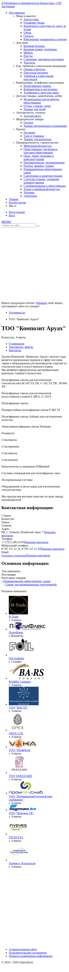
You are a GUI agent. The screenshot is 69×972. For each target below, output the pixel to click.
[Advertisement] (34, 263)
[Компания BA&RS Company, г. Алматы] (26, 678)
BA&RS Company (20, 681)
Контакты (15, 350)
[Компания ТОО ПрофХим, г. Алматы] (22, 746)
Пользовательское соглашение (28, 952)
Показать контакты (36, 542)
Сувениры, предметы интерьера (44, 59)
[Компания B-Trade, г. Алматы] (18, 613)
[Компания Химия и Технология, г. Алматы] (19, 860)
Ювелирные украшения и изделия (45, 39)
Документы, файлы (21, 347)
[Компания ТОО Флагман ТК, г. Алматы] (22, 809)
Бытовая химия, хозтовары (40, 49)
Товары (13, 199)
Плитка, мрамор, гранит (39, 165)
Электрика (30, 195)
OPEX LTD (16, 733)
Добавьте (41, 303)
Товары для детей (35, 109)
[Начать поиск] (37, 226)
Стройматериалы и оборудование (45, 185)
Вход (12, 215)
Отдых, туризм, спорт (37, 105)
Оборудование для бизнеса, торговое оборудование (41, 151)
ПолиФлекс (16, 632)
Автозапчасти (32, 115)
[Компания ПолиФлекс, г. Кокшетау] (27, 629)
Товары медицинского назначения (45, 125)
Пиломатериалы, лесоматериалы (44, 162)
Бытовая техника (34, 46)
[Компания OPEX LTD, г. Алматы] (18, 730)
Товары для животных (38, 139)
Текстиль (29, 62)
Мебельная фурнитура (38, 145)
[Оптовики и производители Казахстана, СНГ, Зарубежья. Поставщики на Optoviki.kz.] (34, 6)
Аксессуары (31, 19)
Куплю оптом (17, 202)
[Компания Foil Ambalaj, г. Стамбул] (21, 655)
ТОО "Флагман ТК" (21, 813)
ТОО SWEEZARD (20, 776)
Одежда (28, 36)
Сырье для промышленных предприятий (31, 584)
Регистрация (17, 212)
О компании (16, 343)
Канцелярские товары (37, 86)
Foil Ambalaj (16, 658)
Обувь (27, 32)
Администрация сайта (23, 949)
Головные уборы (34, 22)
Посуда (28, 56)
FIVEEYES (16, 837)
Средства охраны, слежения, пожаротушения (41, 181)
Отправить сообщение (13, 555)
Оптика (28, 122)
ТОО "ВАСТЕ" (18, 707)
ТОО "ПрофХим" (20, 750)
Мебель (28, 52)
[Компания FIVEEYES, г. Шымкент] (18, 834)
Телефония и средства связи (41, 92)
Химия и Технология (22, 863)
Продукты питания (36, 72)
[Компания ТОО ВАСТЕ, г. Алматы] (24, 704)
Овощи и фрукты (34, 69)
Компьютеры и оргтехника (40, 89)
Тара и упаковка (34, 135)
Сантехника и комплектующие (43, 175)
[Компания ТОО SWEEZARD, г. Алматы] (19, 772)
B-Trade (13, 616)
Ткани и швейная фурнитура (42, 189)
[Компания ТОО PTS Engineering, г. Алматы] (26, 793)
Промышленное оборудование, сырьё (26, 581)
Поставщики (17, 12)
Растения (29, 132)
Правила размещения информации (30, 956)
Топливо (29, 192)
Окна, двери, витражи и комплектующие (39, 157)
